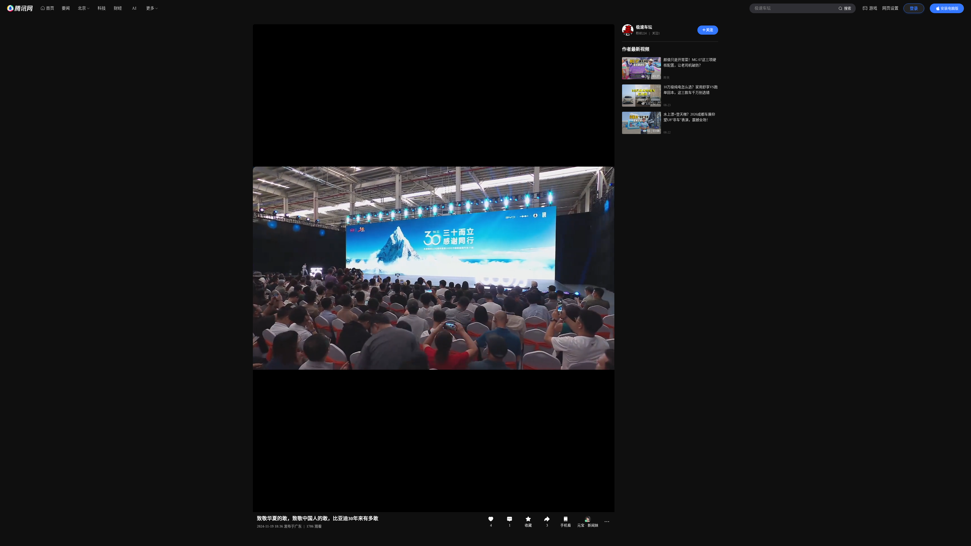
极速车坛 (644, 27)
